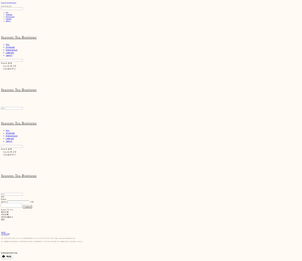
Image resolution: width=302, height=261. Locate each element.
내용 (32, 201)
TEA (7, 12)
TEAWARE (9, 15)
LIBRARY (9, 19)
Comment (27, 207)
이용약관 (3, 232)
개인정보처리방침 (5, 233)
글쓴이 (4, 201)
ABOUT (8, 21)
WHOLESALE (10, 17)
